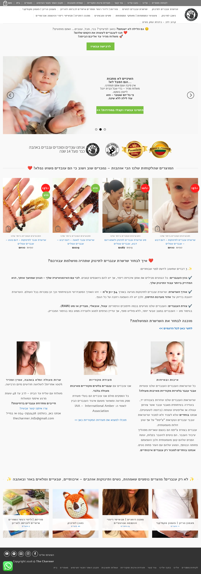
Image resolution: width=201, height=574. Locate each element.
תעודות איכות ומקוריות (98, 3)
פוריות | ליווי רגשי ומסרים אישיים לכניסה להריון (89, 9)
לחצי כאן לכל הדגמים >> (175, 328)
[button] (7, 3)
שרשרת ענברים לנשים (135, 9)
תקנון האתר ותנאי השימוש (50, 3)
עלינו (145, 3)
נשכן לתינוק (169, 15)
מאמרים (28, 3)
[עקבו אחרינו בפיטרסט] (14, 554)
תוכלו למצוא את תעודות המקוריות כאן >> (100, 420)
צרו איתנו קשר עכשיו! (34, 408)
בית (18, 3)
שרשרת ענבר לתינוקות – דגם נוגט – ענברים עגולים (26, 241)
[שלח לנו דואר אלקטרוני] (21, 554)
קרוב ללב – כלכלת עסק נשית (159, 22)
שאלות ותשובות (75, 3)
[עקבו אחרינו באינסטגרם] (28, 554)
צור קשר (118, 3)
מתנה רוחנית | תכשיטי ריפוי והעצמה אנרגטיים (63, 15)
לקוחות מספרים (159, 3)
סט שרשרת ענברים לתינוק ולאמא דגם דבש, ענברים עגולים (125, 241)
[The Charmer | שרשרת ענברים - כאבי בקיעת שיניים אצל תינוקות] (191, 15)
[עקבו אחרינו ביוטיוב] (7, 554)
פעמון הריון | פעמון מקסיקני (39, 9)
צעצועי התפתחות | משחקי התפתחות (136, 15)
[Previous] (190, 95)
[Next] (10, 95)
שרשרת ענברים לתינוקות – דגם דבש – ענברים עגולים (175, 241)
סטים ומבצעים (102, 15)
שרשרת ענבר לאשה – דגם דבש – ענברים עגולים (75, 241)
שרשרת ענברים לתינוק (165, 9)
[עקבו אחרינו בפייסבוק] (35, 554)
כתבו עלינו (132, 3)
